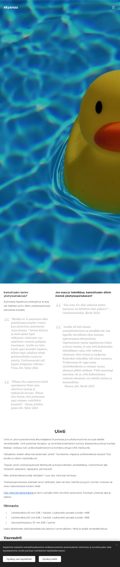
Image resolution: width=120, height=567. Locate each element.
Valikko (113, 7)
